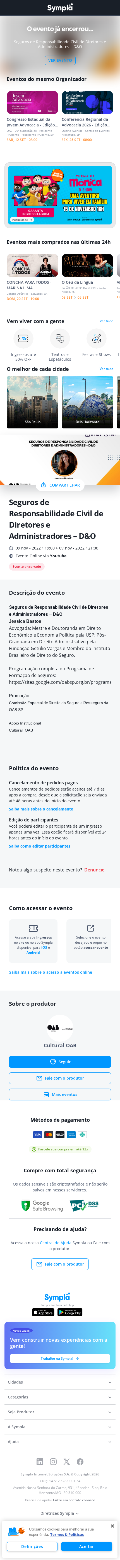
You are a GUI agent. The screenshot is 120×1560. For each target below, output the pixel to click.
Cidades (15, 1382)
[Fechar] (112, 1526)
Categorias (18, 1397)
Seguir (65, 1061)
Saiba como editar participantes (39, 846)
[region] (59, 1539)
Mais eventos (64, 1094)
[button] (16, 1532)
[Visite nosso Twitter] (66, 1461)
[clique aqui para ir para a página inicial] (60, 7)
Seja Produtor (21, 1411)
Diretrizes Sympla (57, 1513)
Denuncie (94, 870)
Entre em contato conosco (74, 1500)
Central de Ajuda (55, 1242)
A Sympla (16, 1426)
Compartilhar (64, 485)
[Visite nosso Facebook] (80, 1461)
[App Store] (43, 1312)
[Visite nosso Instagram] (53, 1461)
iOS (44, 947)
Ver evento (60, 60)
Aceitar (86, 1546)
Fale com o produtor (64, 1078)
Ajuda (13, 1441)
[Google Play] (69, 1312)
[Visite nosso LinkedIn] (40, 1461)
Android (33, 952)
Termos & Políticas (67, 1534)
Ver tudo (106, 321)
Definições (32, 1546)
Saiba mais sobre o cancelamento (41, 809)
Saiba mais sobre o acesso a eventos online (50, 972)
